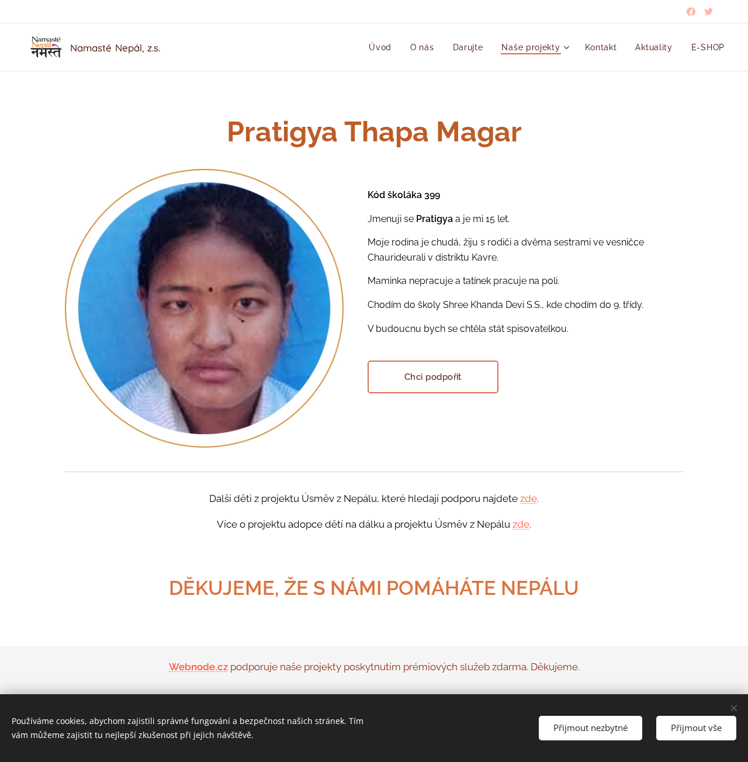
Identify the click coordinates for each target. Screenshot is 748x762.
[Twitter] (708, 12)
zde (528, 498)
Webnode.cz (198, 667)
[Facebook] (691, 12)
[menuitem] (383, 47)
